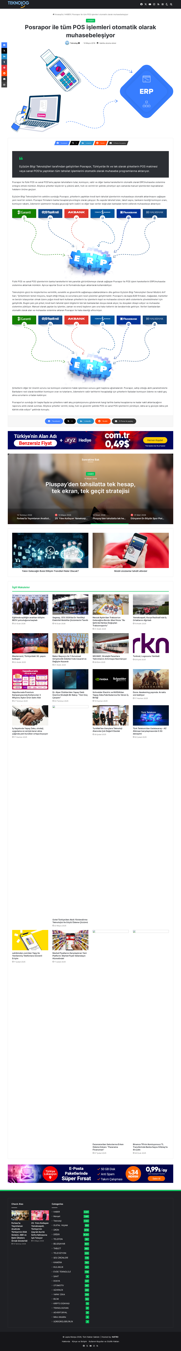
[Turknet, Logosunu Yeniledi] (151, 643)
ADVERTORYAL (60, 1312)
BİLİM (56, 1299)
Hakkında (66, 1341)
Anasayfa (58, 14)
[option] (90, 489)
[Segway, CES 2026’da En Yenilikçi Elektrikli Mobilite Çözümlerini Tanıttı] (70, 604)
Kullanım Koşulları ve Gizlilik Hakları (104, 1341)
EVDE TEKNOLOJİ (62, 1271)
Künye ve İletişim (79, 1341)
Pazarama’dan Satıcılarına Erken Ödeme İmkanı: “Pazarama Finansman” (108, 1147)
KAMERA (57, 1262)
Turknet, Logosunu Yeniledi (146, 656)
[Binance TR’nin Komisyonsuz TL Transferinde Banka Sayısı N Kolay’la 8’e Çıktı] (151, 1036)
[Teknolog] (18, 4)
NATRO (115, 1337)
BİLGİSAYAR (59, 1244)
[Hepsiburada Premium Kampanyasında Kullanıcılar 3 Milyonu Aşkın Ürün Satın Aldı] (30, 679)
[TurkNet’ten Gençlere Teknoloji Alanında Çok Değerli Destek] (111, 715)
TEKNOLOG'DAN (60, 1308)
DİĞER (56, 1234)
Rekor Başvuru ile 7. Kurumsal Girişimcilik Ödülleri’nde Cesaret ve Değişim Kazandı (69, 659)
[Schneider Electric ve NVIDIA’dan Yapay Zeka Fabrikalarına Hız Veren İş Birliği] (111, 679)
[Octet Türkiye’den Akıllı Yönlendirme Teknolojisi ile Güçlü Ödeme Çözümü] (70, 811)
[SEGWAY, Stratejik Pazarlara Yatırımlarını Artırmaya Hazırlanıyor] (111, 643)
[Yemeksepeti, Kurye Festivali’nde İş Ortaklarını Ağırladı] (151, 604)
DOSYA (56, 1281)
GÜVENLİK (58, 1290)
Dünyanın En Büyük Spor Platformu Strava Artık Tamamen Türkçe (90, 490)
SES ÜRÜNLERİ (60, 1257)
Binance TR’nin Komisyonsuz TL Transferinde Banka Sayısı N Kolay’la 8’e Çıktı (150, 1147)
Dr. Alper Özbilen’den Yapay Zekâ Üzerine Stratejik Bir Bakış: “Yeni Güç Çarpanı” (70, 695)
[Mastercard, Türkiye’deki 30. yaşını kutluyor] (30, 643)
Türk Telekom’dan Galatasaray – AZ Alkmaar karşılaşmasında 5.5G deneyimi (149, 731)
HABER (68, 14)
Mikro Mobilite (59, 1317)
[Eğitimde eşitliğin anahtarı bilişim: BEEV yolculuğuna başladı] (30, 604)
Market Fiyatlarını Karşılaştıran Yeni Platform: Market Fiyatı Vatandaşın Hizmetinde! (69, 956)
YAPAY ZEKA (59, 1294)
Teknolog (74, 43)
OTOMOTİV (58, 1285)
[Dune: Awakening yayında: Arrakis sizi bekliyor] (151, 679)
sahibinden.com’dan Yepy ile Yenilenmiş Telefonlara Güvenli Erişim (27, 956)
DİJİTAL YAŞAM (60, 1225)
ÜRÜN (56, 1230)
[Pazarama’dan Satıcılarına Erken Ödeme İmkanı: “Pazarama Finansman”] (111, 1036)
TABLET (57, 1248)
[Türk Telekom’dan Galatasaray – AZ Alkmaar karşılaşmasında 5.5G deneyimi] (151, 715)
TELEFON (58, 1239)
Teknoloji (57, 1221)
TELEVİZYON (59, 1253)
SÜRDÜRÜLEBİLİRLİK (63, 1321)
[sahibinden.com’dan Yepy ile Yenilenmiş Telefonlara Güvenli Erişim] (30, 940)
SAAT (56, 1276)
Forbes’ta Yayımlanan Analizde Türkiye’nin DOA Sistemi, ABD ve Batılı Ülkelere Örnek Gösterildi (19, 1232)
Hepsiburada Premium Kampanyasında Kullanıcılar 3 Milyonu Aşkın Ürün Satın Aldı (26, 695)
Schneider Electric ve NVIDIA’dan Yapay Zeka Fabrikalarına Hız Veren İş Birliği (111, 695)
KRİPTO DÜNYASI (61, 1303)
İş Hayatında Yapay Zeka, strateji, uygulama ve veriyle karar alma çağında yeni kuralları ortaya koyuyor (30, 731)
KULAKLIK (58, 1267)
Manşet (56, 1216)
